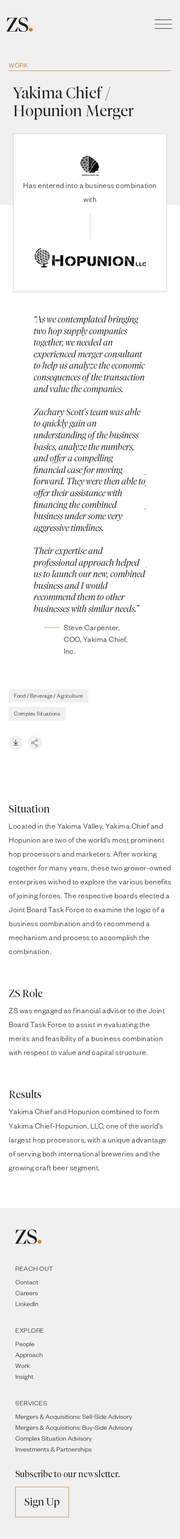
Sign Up (42, 1502)
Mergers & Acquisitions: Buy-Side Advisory (73, 1427)
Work (18, 65)
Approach (29, 1355)
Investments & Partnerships (53, 1449)
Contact (26, 1282)
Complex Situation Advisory (53, 1438)
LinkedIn (26, 1304)
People (25, 1344)
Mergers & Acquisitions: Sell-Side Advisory (73, 1416)
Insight (24, 1376)
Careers (26, 1293)
